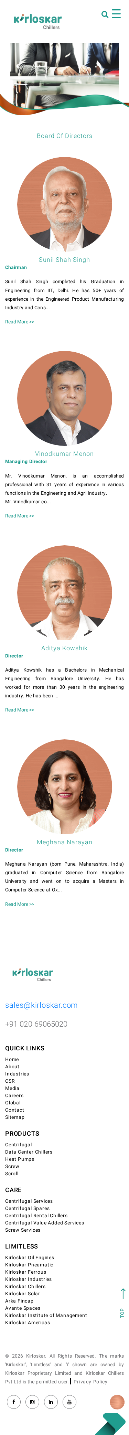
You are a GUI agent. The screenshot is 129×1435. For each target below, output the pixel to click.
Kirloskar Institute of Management (46, 1315)
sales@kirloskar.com (41, 1005)
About (12, 1066)
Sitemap (15, 1117)
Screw (12, 1166)
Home (12, 1059)
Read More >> (19, 321)
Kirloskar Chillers (25, 1286)
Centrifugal (18, 1144)
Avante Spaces (22, 1308)
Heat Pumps (19, 1159)
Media (12, 1088)
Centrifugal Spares (27, 1208)
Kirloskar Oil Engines (29, 1257)
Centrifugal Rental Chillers (36, 1215)
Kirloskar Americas (27, 1322)
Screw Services (23, 1230)
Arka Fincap (19, 1301)
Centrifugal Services (29, 1201)
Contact (14, 1110)
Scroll (12, 1173)
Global (13, 1102)
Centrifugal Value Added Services (44, 1223)
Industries (17, 1074)
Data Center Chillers (29, 1152)
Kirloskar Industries (28, 1279)
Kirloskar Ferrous (25, 1272)
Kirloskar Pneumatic (29, 1264)
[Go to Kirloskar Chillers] (38, 21)
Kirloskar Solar (22, 1293)
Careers (14, 1095)
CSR (10, 1081)
